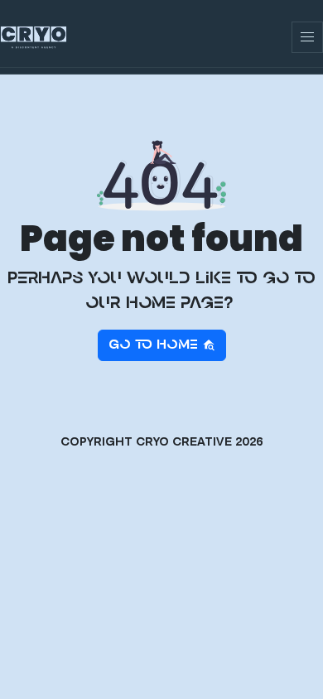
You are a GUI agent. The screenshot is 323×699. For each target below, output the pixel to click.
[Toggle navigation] (307, 37)
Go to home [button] (155, 345)
